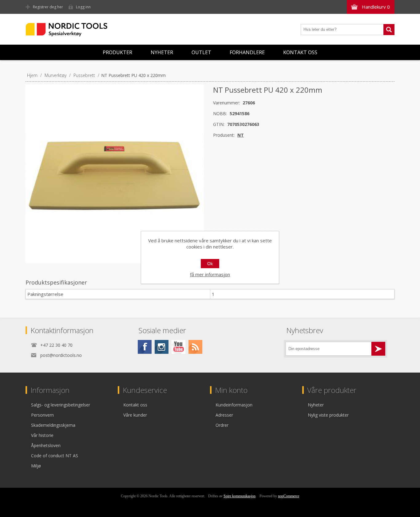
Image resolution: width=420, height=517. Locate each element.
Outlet (201, 52)
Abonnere (378, 349)
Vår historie (42, 435)
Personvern (42, 415)
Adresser (224, 415)
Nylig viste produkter (328, 415)
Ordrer (222, 425)
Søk (388, 29)
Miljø (36, 466)
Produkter (117, 52)
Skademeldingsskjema (53, 425)
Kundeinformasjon (234, 405)
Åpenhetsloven (46, 445)
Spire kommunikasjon (240, 496)
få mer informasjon (210, 274)
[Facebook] (145, 347)
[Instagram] (161, 347)
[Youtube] (178, 347)
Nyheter (162, 52)
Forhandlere (247, 52)
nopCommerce (288, 496)
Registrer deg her (48, 7)
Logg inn (83, 7)
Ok (210, 263)
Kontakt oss (300, 52)
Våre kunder (135, 415)
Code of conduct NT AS (54, 455)
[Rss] (195, 347)
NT (240, 135)
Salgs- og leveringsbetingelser (60, 405)
